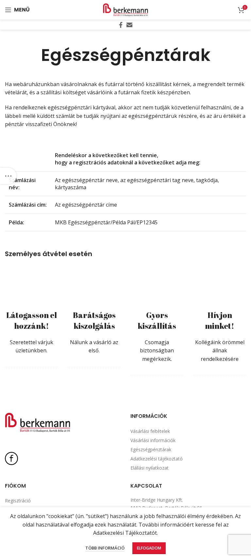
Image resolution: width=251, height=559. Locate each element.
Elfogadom (149, 548)
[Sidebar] (8, 176)
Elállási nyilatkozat (149, 468)
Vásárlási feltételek (150, 431)
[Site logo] (125, 9)
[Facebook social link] (121, 25)
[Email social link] (129, 25)
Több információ (105, 548)
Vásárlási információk (153, 440)
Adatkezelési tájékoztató (156, 459)
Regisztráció (18, 500)
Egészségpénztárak (150, 449)
